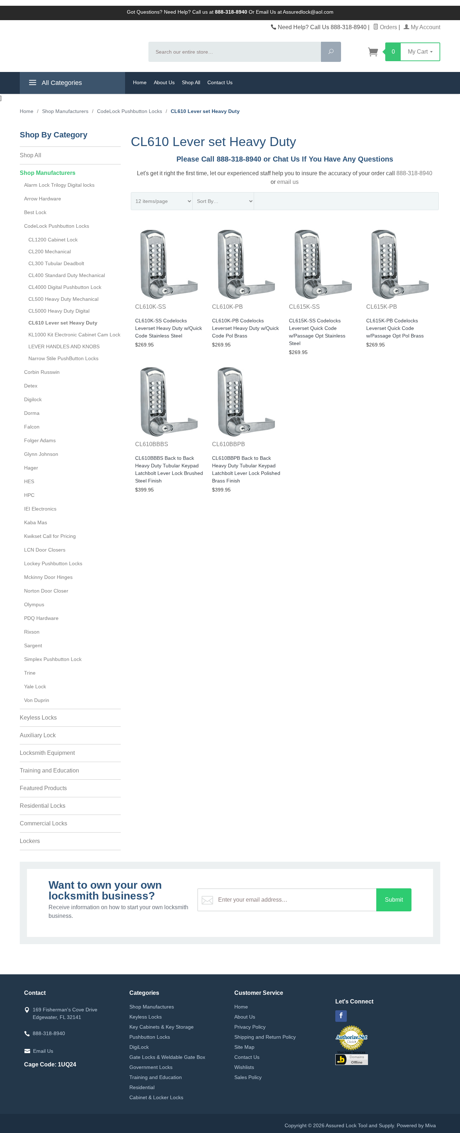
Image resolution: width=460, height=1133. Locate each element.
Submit (394, 900)
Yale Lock (35, 686)
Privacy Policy (250, 1027)
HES (29, 481)
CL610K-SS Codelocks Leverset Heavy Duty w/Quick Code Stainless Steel (168, 328)
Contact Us (220, 82)
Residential (142, 1087)
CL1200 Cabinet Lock (53, 240)
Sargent (33, 645)
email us (288, 182)
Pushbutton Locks (149, 1037)
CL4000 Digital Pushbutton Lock (64, 287)
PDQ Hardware (41, 618)
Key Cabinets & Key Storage (161, 1027)
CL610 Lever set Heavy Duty (62, 323)
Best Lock (35, 212)
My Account (424, 27)
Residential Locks (42, 806)
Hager (31, 468)
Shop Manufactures (151, 1007)
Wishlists (244, 1067)
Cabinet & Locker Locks (156, 1097)
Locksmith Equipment (47, 753)
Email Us (43, 1051)
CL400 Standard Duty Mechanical (66, 275)
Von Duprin (36, 700)
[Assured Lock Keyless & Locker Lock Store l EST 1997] (79, 45)
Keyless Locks (38, 718)
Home (140, 82)
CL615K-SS (304, 307)
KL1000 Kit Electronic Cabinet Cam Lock (74, 334)
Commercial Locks (43, 823)
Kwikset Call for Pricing (50, 536)
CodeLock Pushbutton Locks (56, 226)
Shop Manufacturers (47, 173)
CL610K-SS (150, 307)
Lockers (30, 841)
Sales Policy (248, 1077)
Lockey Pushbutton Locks (53, 563)
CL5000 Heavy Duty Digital (58, 311)
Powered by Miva (416, 1125)
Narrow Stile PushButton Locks (63, 358)
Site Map (244, 1047)
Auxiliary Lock (38, 735)
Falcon (32, 427)
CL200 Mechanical (49, 251)
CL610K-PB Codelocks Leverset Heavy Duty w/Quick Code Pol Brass (245, 328)
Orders (387, 27)
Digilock (33, 399)
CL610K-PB (227, 307)
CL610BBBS (151, 444)
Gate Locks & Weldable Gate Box (167, 1057)
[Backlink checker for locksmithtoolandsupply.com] (351, 1059)
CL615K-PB (381, 307)
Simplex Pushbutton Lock (53, 659)
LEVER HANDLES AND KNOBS (64, 346)
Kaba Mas (35, 522)
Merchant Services (351, 1052)
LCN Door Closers (44, 550)
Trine (30, 673)
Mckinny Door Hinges (48, 577)
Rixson (32, 632)
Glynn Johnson (41, 454)
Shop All (191, 82)
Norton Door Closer (46, 591)
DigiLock (139, 1047)
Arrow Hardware (42, 198)
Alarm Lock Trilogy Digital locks (59, 185)
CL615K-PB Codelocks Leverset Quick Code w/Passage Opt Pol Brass (395, 328)
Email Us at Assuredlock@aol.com (295, 12)
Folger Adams (40, 440)
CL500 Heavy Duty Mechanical (63, 299)
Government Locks (150, 1067)
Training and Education (49, 770)
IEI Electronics (40, 509)
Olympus (34, 604)
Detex (30, 386)
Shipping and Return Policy (265, 1037)
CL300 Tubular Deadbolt (56, 263)
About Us (164, 82)
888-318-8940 (414, 173)
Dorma (32, 413)
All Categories (61, 82)
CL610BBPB (228, 444)
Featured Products (43, 788)
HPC (29, 495)
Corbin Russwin (42, 372)
